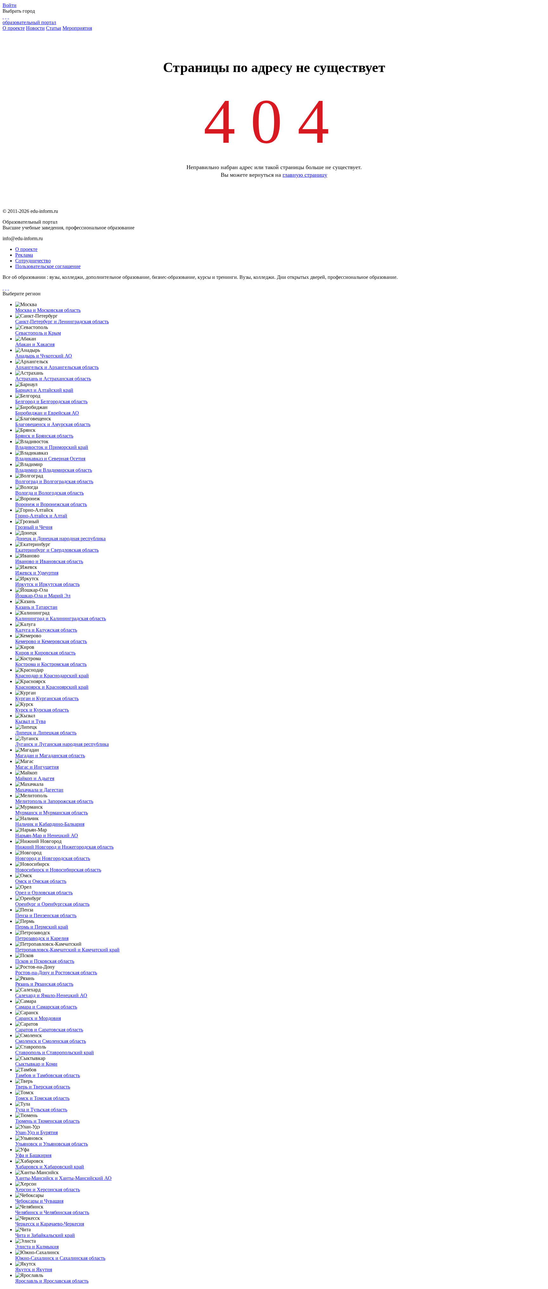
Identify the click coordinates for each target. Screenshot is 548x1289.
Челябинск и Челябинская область (52, 1212)
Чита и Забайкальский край (45, 1235)
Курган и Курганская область (47, 698)
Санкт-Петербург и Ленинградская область (62, 321)
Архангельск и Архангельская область (57, 367)
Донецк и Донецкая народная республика (60, 538)
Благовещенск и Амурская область (52, 424)
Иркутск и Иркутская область (47, 584)
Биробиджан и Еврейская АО (47, 413)
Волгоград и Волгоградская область (54, 481)
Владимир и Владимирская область (53, 470)
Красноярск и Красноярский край (51, 687)
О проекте (14, 28)
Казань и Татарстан (36, 607)
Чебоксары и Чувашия (39, 1201)
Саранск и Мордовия (38, 1018)
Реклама (24, 255)
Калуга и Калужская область (46, 630)
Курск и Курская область (42, 710)
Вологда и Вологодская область (49, 493)
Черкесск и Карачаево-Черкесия (49, 1224)
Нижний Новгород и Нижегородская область (64, 847)
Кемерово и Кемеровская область (51, 641)
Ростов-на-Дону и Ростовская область (56, 972)
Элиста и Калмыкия (37, 1246)
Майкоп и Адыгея (34, 778)
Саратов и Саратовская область (49, 1029)
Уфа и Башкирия (33, 1155)
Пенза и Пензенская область (45, 915)
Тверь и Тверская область (42, 1086)
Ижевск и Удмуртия (36, 572)
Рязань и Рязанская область (44, 984)
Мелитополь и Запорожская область (54, 801)
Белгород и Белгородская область (51, 401)
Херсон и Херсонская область (47, 1189)
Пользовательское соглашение (48, 266)
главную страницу (305, 175)
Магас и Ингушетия (37, 767)
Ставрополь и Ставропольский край (54, 1052)
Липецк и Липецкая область (45, 732)
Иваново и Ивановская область (49, 561)
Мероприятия (77, 28)
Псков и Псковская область (44, 961)
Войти (9, 5)
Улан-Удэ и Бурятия (36, 1132)
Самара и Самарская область (46, 1006)
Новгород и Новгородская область (52, 858)
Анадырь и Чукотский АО (43, 355)
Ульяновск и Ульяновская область (51, 1144)
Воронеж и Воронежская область (51, 504)
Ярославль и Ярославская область (51, 1281)
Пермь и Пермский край (41, 927)
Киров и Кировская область (45, 652)
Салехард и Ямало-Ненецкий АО (51, 995)
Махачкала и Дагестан (39, 789)
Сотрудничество (33, 260)
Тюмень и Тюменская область (47, 1121)
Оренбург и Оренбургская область (52, 904)
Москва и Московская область (48, 310)
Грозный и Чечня (33, 527)
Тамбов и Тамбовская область (47, 1075)
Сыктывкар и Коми (36, 1064)
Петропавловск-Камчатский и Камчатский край (67, 949)
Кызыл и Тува (30, 721)
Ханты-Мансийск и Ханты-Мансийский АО (63, 1178)
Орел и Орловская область (44, 892)
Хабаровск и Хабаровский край (49, 1166)
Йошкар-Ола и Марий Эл (42, 595)
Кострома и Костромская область (51, 664)
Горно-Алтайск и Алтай (41, 515)
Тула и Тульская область (41, 1109)
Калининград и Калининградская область (60, 618)
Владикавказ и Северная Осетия (50, 458)
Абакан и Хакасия (35, 344)
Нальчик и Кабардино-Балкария (49, 824)
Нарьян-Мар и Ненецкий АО (46, 835)
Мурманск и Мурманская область (51, 812)
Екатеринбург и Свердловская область (57, 550)
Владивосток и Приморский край (51, 447)
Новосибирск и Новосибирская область (58, 869)
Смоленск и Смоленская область (50, 1041)
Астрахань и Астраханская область (53, 378)
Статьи (53, 28)
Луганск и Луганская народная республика (62, 744)
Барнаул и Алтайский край (44, 390)
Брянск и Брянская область (44, 435)
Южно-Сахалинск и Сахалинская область (60, 1258)
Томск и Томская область (42, 1098)
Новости (35, 28)
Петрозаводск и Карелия (41, 938)
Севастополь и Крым (38, 333)
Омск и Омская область (40, 881)
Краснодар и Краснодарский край (52, 675)
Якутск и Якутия (33, 1269)
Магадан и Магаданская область (50, 755)
